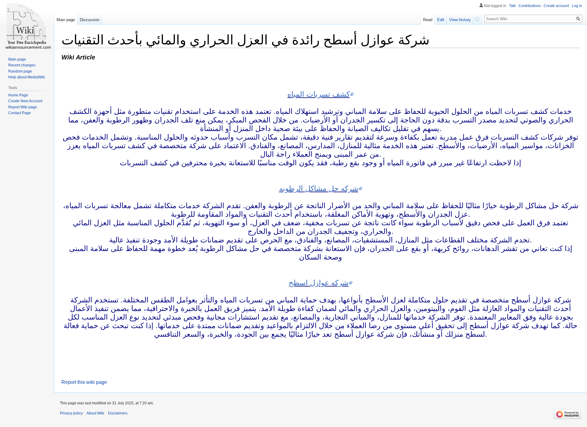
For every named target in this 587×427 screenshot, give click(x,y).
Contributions (530, 6)
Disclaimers (117, 413)
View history (460, 19)
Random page (20, 71)
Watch (477, 18)
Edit (440, 19)
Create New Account (25, 101)
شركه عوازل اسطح (319, 283)
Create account (556, 6)
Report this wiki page (84, 382)
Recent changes (21, 65)
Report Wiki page (22, 107)
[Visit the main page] (26, 24)
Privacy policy (71, 413)
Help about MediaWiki (26, 77)
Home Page (18, 95)
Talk (512, 6)
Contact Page (19, 113)
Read (427, 19)
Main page (66, 19)
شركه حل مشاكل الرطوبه (318, 188)
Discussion (89, 19)
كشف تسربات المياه (318, 94)
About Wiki (95, 413)
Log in (577, 6)
